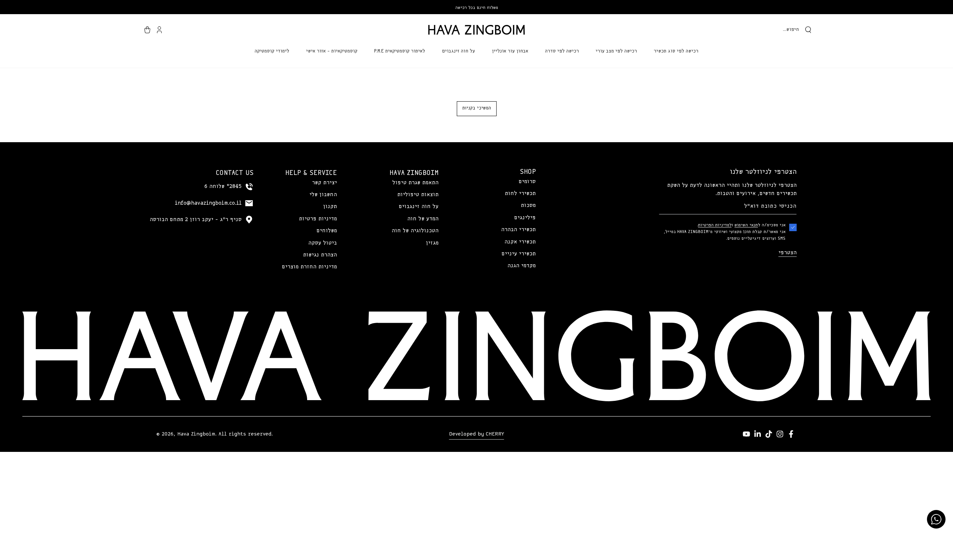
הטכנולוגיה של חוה (415, 230)
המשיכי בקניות (476, 108)
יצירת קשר (324, 182)
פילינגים (525, 217)
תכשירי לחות (520, 193)
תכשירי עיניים (518, 253)
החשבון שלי (323, 194)
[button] (797, 30)
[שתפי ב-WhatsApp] (936, 519)
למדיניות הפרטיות (715, 225)
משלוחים (326, 230)
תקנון (330, 206)
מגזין (432, 243)
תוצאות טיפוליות (418, 194)
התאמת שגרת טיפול (415, 182)
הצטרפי (787, 252)
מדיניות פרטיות (318, 218)
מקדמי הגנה (521, 265)
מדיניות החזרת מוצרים (309, 266)
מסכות (528, 205)
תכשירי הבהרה (518, 229)
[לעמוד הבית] (476, 30)
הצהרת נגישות (320, 255)
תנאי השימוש (746, 225)
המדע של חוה (423, 218)
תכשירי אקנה (520, 242)
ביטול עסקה (322, 243)
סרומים (527, 181)
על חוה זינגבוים (419, 206)
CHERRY (495, 434)
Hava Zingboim (196, 434)
